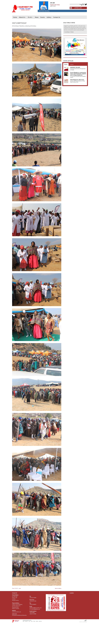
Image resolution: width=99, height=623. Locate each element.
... (18, 588)
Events (42, 17)
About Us (22, 17)
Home (15, 17)
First (13, 588)
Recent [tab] (72, 64)
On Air (30, 17)
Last (20, 588)
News (36, 17)
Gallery (49, 17)
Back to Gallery (58, 588)
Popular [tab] (65, 64)
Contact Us (56, 17)
